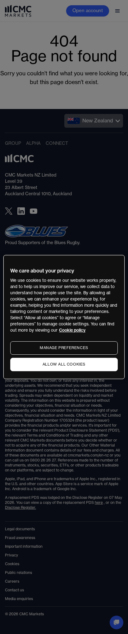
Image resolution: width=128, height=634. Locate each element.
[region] (64, 317)
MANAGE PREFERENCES (64, 348)
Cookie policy (72, 330)
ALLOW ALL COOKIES (64, 364)
